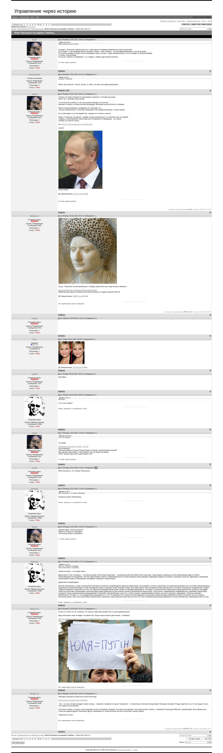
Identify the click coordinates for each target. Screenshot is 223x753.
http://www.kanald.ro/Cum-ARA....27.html (73, 446)
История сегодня (37, 29)
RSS (37, 17)
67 (95, 374)
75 (96, 693)
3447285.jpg (77, 367)
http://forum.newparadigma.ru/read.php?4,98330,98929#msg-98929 (83, 619)
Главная (15, 17)
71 (96, 489)
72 (96, 527)
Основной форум (24, 29)
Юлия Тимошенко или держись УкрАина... (60, 29)
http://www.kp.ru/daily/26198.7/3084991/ (73, 700)
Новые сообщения (168, 21)
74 (96, 609)
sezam (34, 39)
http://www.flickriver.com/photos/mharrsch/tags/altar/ (77, 290)
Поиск (203, 21)
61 (96, 39)
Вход (32, 17)
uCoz (136, 750)
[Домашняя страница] (68, 91)
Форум (13, 29)
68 (95, 395)
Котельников (31, 27)
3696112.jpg (77, 296)
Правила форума (193, 21)
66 (94, 339)
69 (96, 433)
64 (95, 216)
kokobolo (34, 395)
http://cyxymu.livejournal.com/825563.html (76, 124)
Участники (181, 21)
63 (96, 94)
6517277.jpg (77, 194)
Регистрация (24, 17)
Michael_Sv (34, 216)
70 (96, 468)
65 (96, 318)
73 (96, 561)
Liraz (34, 339)
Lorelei (34, 318)
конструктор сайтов (123, 750)
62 (96, 74)
